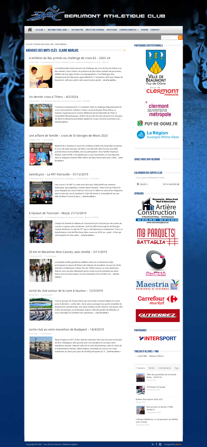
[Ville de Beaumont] (151, 85)
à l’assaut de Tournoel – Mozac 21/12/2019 (57, 213)
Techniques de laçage (156, 387)
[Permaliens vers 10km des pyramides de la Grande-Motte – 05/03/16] (140, 378)
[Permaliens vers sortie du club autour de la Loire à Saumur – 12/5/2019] (41, 309)
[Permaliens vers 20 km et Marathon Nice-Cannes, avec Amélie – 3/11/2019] (41, 270)
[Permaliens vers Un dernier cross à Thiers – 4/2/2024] (41, 115)
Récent (152, 368)
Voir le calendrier (170, 184)
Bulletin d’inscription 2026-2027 (149, 399)
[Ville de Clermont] (158, 96)
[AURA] (158, 139)
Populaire (141, 368)
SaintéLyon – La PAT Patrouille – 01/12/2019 (58, 174)
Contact (155, 30)
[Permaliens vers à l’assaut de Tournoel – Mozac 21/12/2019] (41, 231)
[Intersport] (158, 342)
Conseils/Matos (127, 30)
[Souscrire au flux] (125, 50)
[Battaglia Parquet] (158, 247)
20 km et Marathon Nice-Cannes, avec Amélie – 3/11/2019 (68, 252)
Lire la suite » (110, 80)
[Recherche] (180, 37)
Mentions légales (70, 444)
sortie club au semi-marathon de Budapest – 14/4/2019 (66, 329)
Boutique (112, 30)
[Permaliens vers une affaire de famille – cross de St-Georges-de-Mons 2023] (41, 154)
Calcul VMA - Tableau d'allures (151, 356)
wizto (178, 444)
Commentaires (164, 368)
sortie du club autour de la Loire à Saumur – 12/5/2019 (66, 290)
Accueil (29, 44)
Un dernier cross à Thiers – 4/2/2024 (53, 97)
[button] (142, 184)
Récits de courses (95, 30)
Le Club (39, 30)
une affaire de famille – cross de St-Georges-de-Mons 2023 (68, 135)
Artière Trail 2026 (57, 30)
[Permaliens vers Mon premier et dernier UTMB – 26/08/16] (140, 410)
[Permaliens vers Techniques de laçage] (140, 390)
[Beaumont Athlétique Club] (46, 18)
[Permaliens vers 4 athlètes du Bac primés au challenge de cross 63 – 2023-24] (41, 76)
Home (30, 30)
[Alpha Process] (151, 276)
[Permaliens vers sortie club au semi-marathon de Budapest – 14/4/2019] (41, 348)
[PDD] (158, 126)
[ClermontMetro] (153, 117)
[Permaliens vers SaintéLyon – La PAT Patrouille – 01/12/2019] (41, 192)
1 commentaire (48, 140)
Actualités (77, 30)
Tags (176, 368)
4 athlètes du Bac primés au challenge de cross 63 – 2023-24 (69, 58)
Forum (144, 30)
